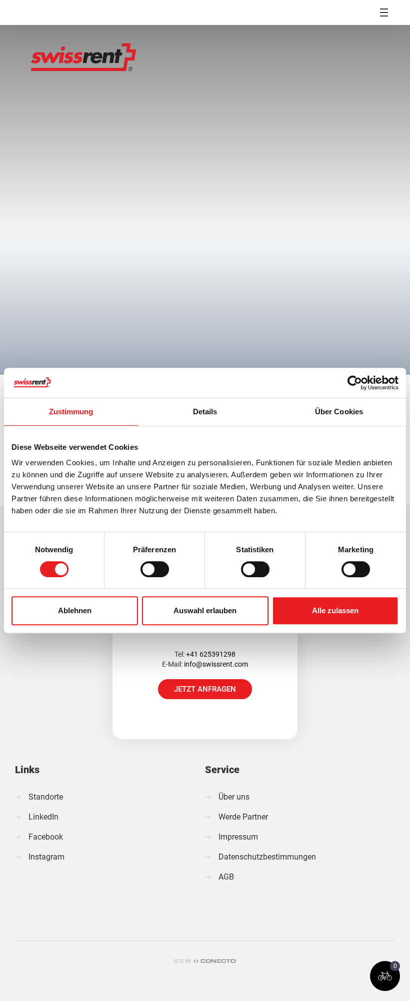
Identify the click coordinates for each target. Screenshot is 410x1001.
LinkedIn (43, 817)
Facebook (45, 837)
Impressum (238, 837)
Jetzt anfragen (205, 689)
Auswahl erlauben (205, 610)
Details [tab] (205, 411)
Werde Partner (243, 817)
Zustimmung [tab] (71, 411)
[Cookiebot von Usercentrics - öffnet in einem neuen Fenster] (354, 382)
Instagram (46, 857)
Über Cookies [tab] (339, 411)
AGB (226, 877)
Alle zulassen (335, 610)
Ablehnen (75, 610)
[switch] (154, 569)
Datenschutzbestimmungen (267, 857)
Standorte (45, 797)
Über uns (234, 797)
